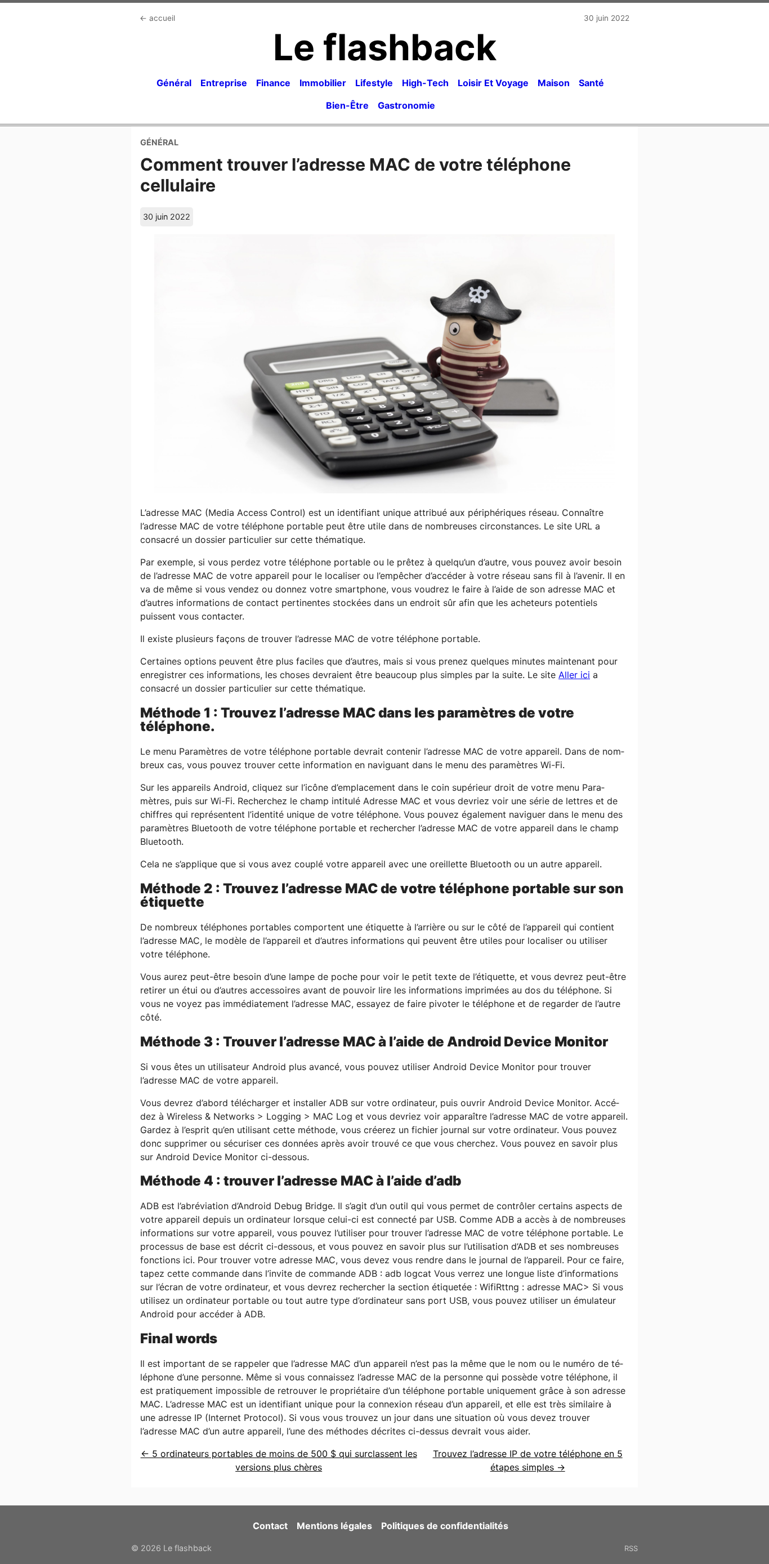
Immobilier (322, 82)
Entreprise (223, 82)
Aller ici (574, 674)
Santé (591, 82)
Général (174, 82)
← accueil (157, 18)
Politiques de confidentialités (444, 1525)
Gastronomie (406, 105)
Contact (270, 1525)
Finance (273, 82)
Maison (554, 82)
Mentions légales (334, 1525)
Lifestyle (374, 82)
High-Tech (425, 82)
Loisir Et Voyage (493, 82)
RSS (631, 1548)
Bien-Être (347, 105)
